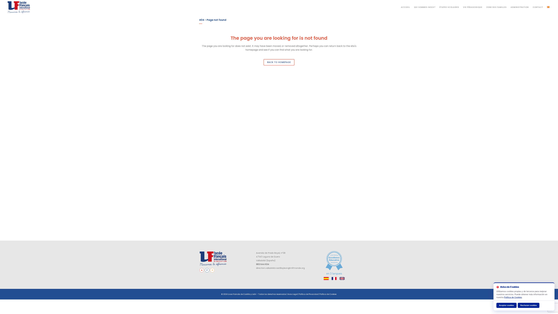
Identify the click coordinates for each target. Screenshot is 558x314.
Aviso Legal (293, 294)
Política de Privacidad (308, 294)
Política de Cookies (328, 294)
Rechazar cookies (528, 305)
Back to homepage (279, 62)
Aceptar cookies (506, 305)
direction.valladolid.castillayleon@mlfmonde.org (280, 268)
